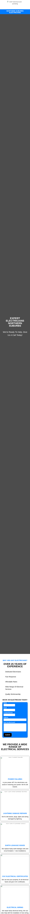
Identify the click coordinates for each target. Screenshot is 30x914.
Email (6, 707)
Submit (7, 735)
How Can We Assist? (10, 722)
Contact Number (9, 712)
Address (6, 717)
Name (6, 703)
